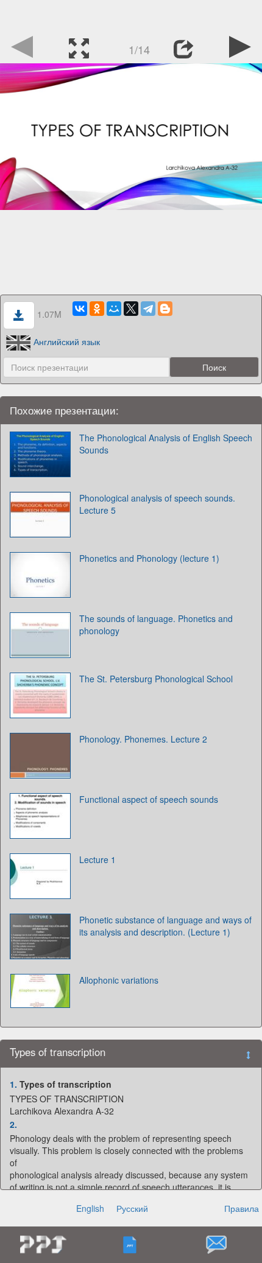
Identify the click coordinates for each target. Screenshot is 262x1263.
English (90, 1208)
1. (13, 1084)
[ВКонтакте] (80, 308)
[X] (131, 308)
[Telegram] (148, 308)
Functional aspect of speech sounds (148, 799)
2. (13, 1124)
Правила (241, 1208)
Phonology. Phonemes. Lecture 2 (143, 739)
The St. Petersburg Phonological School (156, 679)
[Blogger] (165, 308)
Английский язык (67, 341)
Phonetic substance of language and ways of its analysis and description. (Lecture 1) (165, 926)
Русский (132, 1208)
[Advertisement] (131, 15)
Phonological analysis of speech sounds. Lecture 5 (157, 504)
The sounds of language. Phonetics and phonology (156, 624)
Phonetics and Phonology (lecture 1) (149, 558)
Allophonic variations (118, 980)
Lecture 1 (97, 859)
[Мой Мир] (114, 308)
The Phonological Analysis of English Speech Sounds (165, 444)
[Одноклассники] (97, 308)
